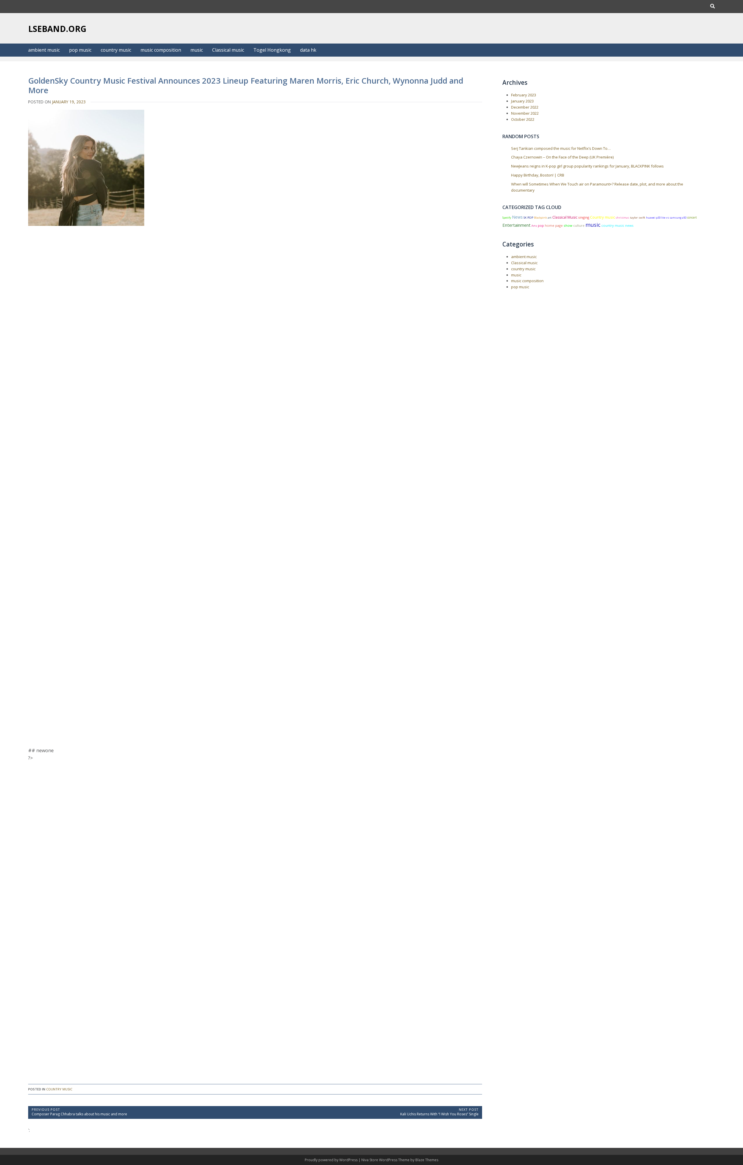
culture (579, 225)
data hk (308, 50)
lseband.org (57, 28)
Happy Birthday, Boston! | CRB (537, 175)
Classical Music (564, 217)
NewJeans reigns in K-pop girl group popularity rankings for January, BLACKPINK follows (587, 166)
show (568, 225)
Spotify (506, 217)
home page (554, 225)
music (196, 50)
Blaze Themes (426, 1159)
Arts (534, 226)
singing (583, 217)
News (517, 217)
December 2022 (524, 107)
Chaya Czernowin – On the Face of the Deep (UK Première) (562, 157)
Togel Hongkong (272, 50)
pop (541, 226)
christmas (622, 217)
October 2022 (522, 119)
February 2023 (523, 95)
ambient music (44, 50)
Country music (602, 217)
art (549, 217)
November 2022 (525, 113)
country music (116, 50)
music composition (160, 50)
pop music (80, 50)
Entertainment (516, 225)
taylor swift (637, 217)
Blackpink (540, 217)
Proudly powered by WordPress (331, 1159)
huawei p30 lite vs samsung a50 (666, 217)
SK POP (528, 217)
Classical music (228, 50)
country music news (617, 225)
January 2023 (522, 101)
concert (692, 217)
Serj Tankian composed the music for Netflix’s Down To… (561, 148)
